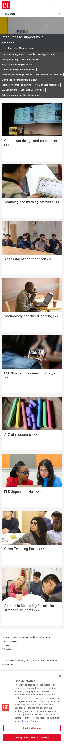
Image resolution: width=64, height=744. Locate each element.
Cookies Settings (32, 728)
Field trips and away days (34, 59)
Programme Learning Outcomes (17, 64)
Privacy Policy (30, 721)
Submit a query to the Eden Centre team (21, 95)
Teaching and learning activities (17, 75)
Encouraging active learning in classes (20, 80)
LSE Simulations (9, 90)
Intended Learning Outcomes (41, 54)
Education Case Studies (32, 90)
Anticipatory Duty (10, 59)
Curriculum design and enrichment (18, 69)
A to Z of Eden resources (47, 85)
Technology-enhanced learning (16, 85)
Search (49, 5)
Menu (59, 5)
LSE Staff (10, 13)
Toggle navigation (60, 13)
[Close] (60, 675)
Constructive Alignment (13, 54)
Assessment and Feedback (48, 75)
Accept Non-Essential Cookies (32, 737)
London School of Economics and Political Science (6, 5)
